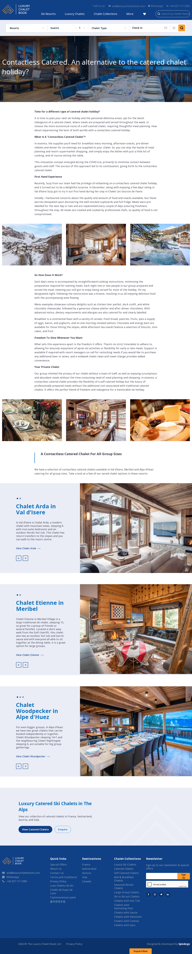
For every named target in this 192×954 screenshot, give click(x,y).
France (86, 864)
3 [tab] (23, 697)
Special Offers (58, 864)
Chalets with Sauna (125, 912)
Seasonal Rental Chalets (123, 886)
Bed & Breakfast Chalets (124, 878)
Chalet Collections (105, 14)
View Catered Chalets (35, 829)
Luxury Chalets (75, 14)
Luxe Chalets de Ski (61, 885)
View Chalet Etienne (27, 655)
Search (181, 28)
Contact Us (57, 873)
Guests (54, 28)
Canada (86, 881)
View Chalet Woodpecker (30, 756)
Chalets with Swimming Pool (123, 906)
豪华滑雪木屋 (57, 901)
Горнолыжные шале (63, 897)
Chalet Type (99, 28)
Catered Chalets (123, 868)
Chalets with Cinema (126, 921)
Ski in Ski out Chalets (126, 896)
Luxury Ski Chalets (125, 864)
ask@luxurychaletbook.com (128, 6)
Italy (84, 877)
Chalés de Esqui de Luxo (61, 891)
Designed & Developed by (168, 944)
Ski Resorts (48, 14)
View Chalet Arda (26, 548)
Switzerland (89, 868)
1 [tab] (17, 498)
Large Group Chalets (126, 892)
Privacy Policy (58, 881)
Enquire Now (140, 951)
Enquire (62, 829)
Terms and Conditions (63, 877)
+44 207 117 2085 (180, 6)
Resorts (14, 28)
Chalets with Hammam (128, 916)
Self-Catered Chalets (126, 873)
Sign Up (183, 876)
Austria (86, 873)
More (129, 14)
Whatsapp (157, 6)
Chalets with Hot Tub (127, 900)
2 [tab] (20, 498)
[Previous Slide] (18, 558)
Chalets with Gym (124, 925)
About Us (56, 868)
